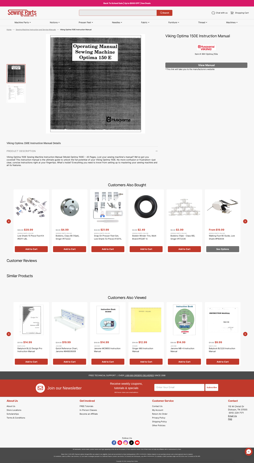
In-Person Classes (88, 410)
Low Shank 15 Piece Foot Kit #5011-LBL (30, 237)
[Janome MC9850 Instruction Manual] (108, 334)
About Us (11, 406)
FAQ (230, 419)
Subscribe (212, 387)
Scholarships (13, 414)
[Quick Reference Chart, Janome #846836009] (69, 334)
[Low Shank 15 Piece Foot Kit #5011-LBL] (31, 221)
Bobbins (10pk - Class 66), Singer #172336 (183, 237)
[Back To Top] (250, 459)
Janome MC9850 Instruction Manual (107, 350)
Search (166, 13)
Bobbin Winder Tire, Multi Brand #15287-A (144, 237)
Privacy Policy (158, 417)
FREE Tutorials (86, 406)
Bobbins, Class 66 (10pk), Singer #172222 (67, 237)
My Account (157, 410)
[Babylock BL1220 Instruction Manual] (223, 334)
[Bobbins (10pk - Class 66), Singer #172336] (184, 221)
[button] (239, 13)
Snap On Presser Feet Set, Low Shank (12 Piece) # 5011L (108, 237)
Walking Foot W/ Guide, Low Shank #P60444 (222, 237)
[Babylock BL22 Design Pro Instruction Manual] (31, 334)
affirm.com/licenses (149, 456)
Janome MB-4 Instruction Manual (182, 350)
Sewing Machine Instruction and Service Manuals (36, 29)
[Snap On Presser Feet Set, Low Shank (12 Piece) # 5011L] (108, 221)
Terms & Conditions (16, 417)
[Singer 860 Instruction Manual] (146, 334)
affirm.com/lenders (141, 454)
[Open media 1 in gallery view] (152, 40)
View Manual (206, 65)
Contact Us (157, 406)
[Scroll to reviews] (206, 41)
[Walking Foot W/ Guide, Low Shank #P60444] (223, 221)
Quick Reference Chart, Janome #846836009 (67, 350)
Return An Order (159, 414)
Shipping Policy (159, 421)
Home (9, 29)
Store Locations (14, 410)
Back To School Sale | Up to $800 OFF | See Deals (127, 3)
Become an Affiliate (89, 414)
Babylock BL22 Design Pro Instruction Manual (29, 350)
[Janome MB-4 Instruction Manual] (184, 334)
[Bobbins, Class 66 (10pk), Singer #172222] (69, 221)
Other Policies (158, 425)
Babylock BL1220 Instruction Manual (222, 350)
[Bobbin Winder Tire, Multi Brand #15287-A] (146, 221)
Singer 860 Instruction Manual (142, 350)
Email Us (232, 416)
